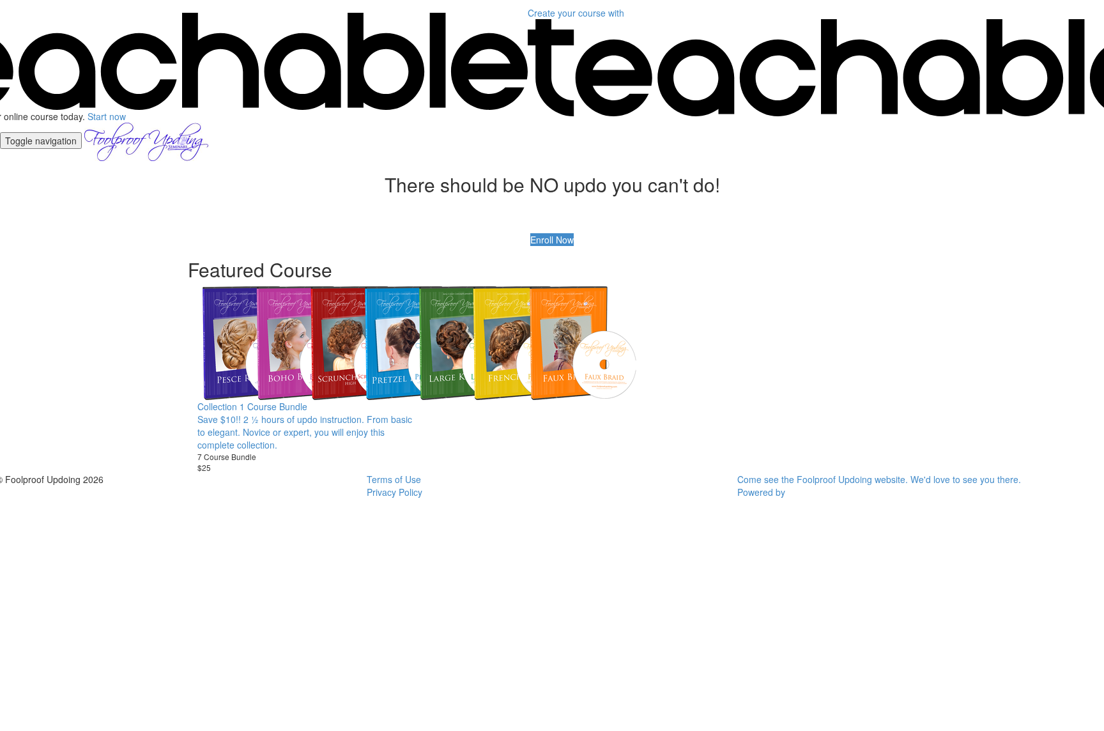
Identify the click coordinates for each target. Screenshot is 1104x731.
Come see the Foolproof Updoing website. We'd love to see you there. (879, 479)
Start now (107, 116)
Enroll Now (552, 239)
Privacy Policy (394, 492)
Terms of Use (394, 479)
